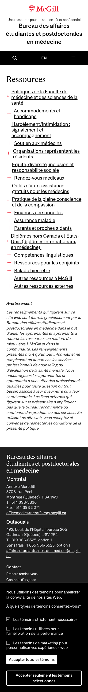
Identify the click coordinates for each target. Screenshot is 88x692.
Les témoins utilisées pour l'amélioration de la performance (34, 631)
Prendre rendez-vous (22, 574)
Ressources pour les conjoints (46, 262)
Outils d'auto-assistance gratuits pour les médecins (40, 188)
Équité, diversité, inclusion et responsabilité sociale (43, 167)
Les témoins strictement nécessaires (45, 619)
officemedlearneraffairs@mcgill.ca (36, 513)
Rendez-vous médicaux (39, 178)
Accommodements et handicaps (37, 113)
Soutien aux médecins (38, 143)
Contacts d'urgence (21, 580)
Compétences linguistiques (43, 255)
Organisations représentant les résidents (46, 153)
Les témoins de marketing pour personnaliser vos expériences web (37, 645)
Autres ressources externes (43, 286)
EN (44, 58)
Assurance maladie (34, 220)
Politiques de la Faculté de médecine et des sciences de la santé (44, 97)
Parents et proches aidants (43, 228)
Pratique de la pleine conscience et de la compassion (46, 201)
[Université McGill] (44, 8)
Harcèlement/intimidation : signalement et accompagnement (40, 129)
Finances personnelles (38, 212)
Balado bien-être (32, 270)
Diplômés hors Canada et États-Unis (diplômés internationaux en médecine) (45, 241)
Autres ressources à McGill (43, 278)
